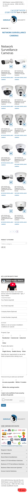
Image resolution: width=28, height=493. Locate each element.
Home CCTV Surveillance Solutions (12, 460)
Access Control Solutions (8, 471)
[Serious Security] (14, 19)
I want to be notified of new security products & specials (12, 394)
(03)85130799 (10, 12)
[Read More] (7, 62)
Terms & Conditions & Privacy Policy (11, 446)
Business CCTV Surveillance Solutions (12, 464)
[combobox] (14, 243)
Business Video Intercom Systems (11, 467)
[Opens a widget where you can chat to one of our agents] (22, 490)
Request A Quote (6, 450)
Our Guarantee (6, 453)
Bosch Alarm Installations (9, 457)
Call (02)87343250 (18, 10)
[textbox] (14, 244)
